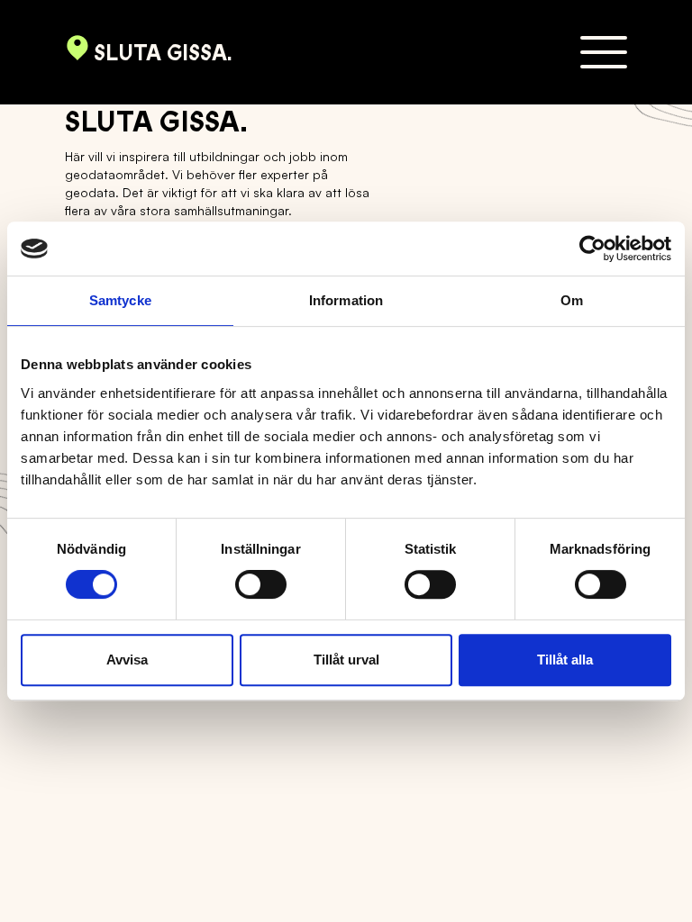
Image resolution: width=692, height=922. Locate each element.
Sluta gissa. (163, 53)
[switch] (261, 584)
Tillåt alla (565, 659)
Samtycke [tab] (120, 300)
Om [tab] (571, 300)
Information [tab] (346, 300)
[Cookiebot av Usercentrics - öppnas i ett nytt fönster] (592, 248)
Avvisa (127, 659)
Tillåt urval (346, 659)
